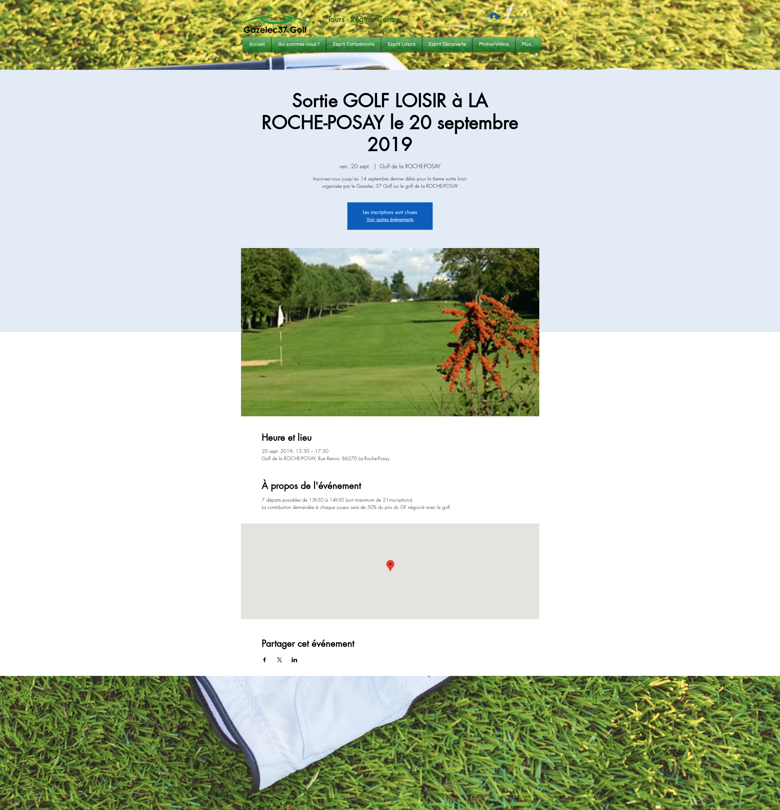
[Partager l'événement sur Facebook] (265, 659)
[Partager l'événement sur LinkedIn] (294, 659)
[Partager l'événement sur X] (279, 659)
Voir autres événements (390, 219)
